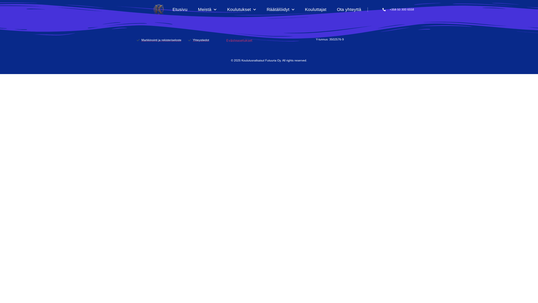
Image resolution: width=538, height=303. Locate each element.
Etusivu (180, 9)
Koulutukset (239, 9)
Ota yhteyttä (349, 9)
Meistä (204, 9)
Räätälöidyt (278, 9)
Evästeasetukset (239, 40)
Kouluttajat (315, 9)
